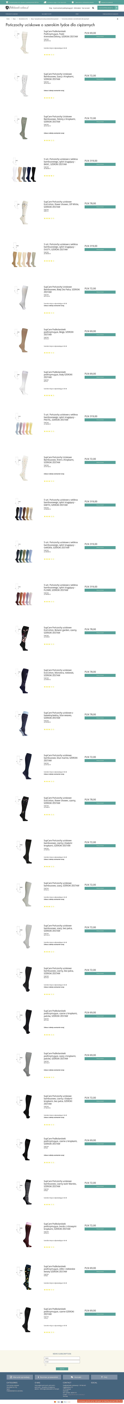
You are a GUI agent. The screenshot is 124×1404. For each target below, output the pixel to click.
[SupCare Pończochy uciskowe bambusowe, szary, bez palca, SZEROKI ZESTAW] (24, 941)
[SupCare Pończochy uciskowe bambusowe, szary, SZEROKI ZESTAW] (24, 899)
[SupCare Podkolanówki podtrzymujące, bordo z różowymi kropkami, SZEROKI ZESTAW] (24, 1239)
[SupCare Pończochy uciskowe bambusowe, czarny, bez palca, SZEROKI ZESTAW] (24, 984)
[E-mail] (62, 1361)
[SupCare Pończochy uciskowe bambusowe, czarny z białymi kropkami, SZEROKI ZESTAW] (24, 856)
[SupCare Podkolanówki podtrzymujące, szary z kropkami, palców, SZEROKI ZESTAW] (24, 1069)
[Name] (62, 1358)
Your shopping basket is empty (108, 8)
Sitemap (65, 1396)
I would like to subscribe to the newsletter (63, 1365)
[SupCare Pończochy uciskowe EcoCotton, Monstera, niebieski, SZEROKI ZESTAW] (24, 686)
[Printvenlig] (117, 19)
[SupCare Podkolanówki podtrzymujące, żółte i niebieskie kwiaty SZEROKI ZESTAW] (24, 1282)
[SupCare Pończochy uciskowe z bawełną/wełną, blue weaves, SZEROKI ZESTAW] (24, 728)
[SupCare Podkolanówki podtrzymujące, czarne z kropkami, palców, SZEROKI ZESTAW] (24, 1026)
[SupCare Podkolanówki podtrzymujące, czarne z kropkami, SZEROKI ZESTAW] (24, 1154)
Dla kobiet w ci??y (46, 14)
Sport (77, 14)
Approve (62, 1369)
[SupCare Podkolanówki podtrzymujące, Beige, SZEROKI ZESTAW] (24, 345)
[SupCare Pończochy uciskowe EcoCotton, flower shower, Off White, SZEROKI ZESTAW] (24, 217)
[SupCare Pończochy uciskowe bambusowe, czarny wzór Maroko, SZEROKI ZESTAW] (24, 1197)
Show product (100, 36)
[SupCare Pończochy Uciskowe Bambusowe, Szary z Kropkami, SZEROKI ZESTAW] (24, 89)
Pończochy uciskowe (12, 14)
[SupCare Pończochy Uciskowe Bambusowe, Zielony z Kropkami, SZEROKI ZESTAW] (24, 132)
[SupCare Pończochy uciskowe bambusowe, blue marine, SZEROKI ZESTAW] (24, 771)
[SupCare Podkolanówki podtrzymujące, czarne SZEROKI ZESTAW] (24, 1324)
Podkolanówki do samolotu (110, 14)
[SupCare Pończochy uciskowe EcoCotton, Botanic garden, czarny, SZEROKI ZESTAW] (24, 643)
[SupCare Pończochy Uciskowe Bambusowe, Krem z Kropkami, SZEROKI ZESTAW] (24, 473)
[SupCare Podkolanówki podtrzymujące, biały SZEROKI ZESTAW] (24, 388)
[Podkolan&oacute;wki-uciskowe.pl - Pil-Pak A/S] (17, 8)
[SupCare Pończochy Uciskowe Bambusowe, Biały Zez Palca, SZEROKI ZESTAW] (24, 302)
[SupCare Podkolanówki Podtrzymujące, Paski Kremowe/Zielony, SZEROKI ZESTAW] (24, 47)
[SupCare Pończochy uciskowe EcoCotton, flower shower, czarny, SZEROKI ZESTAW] (24, 813)
